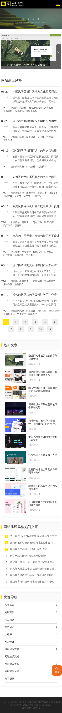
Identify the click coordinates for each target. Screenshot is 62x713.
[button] (58, 52)
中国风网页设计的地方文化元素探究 (35, 91)
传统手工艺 (31, 110)
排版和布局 (9, 314)
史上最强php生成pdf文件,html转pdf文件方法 (33, 536)
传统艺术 (37, 252)
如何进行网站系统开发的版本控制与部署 (37, 176)
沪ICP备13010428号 (23, 705)
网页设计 (30, 137)
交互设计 (21, 314)
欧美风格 (15, 222)
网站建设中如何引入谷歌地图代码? (28, 549)
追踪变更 (53, 193)
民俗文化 (19, 110)
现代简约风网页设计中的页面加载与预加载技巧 (37, 265)
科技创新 (7, 255)
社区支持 (37, 196)
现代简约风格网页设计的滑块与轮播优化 (37, 150)
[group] (31, 51)
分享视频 (9, 678)
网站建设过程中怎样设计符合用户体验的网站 (33, 575)
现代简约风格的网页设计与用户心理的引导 (37, 294)
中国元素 (15, 252)
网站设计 (26, 222)
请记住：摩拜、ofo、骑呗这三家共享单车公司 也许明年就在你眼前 (33, 562)
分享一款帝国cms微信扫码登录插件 (29, 555)
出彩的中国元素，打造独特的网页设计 (36, 235)
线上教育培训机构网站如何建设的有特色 (32, 581)
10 (40, 329)
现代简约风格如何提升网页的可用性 (35, 121)
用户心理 (42, 310)
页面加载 (37, 281)
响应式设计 (49, 222)
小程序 (8, 634)
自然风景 (48, 252)
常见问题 (9, 619)
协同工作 (42, 193)
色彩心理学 (54, 310)
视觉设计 (50, 137)
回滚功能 (7, 196)
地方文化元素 (35, 107)
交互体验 (7, 140)
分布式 (18, 196)
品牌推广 (19, 284)
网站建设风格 (12, 671)
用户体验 (30, 255)
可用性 (41, 137)
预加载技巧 (49, 281)
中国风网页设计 (18, 107)
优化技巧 (42, 166)
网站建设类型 (12, 664)
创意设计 (19, 225)
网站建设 (9, 612)
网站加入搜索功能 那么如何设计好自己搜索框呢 (33, 568)
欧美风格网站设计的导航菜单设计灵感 (36, 206)
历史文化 (48, 107)
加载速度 (32, 314)
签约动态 (9, 627)
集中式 (27, 196)
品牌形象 (19, 255)
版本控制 (30, 193)
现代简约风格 (17, 137)
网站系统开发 (17, 193)
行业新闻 (9, 605)
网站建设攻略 (12, 649)
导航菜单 (37, 222)
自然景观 (7, 110)
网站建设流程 (12, 656)
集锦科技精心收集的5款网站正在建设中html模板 (33, 542)
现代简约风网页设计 (21, 281)
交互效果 (7, 225)
